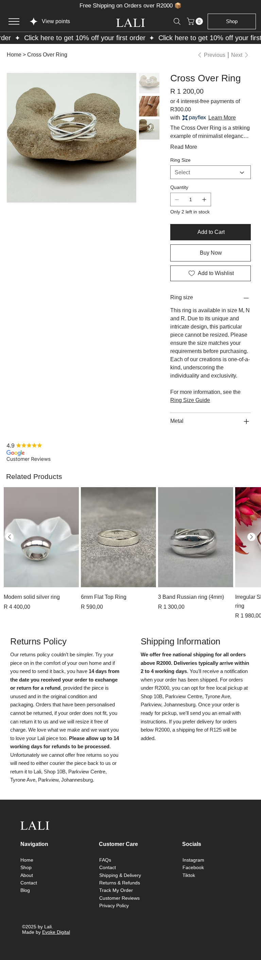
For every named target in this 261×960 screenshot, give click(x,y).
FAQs (105, 860)
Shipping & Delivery (120, 875)
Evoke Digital (56, 932)
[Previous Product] (9, 537)
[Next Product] (251, 537)
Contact (28, 882)
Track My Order (116, 890)
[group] (130, 553)
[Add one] (204, 199)
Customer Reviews (119, 898)
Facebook (193, 867)
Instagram (193, 860)
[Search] (177, 21)
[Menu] (14, 21)
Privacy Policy (114, 905)
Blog (25, 890)
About (26, 875)
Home (26, 860)
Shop (26, 867)
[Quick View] (41, 537)
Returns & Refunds (119, 882)
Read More (183, 147)
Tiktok (188, 875)
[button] (196, 21)
